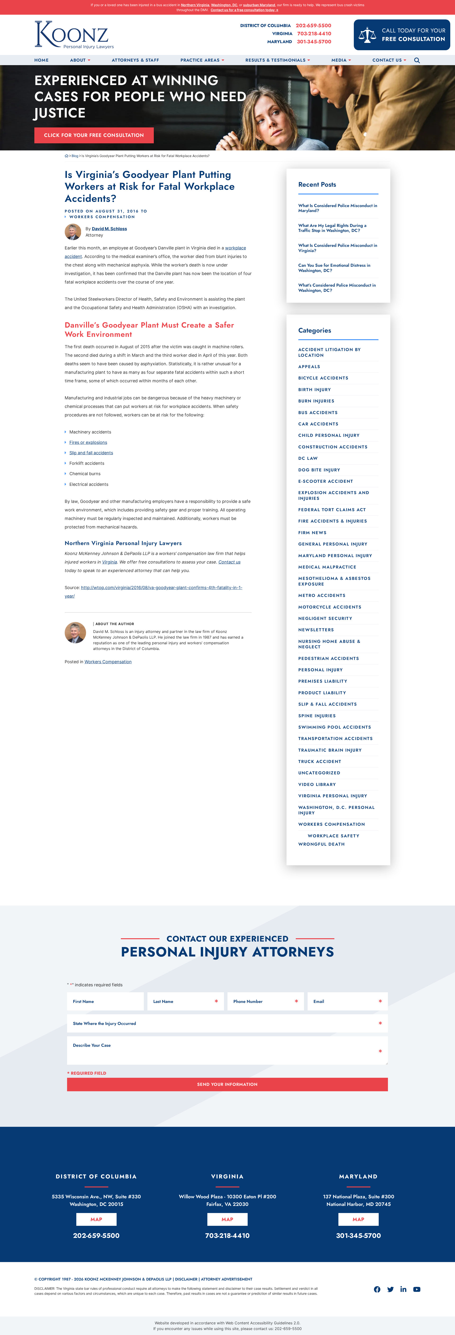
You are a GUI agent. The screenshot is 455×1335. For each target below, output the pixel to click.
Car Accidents (318, 424)
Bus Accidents (318, 413)
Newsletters (316, 630)
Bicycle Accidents (323, 378)
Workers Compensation (102, 217)
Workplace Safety (333, 836)
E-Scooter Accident (325, 481)
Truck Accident (319, 761)
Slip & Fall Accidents (327, 704)
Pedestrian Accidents (328, 658)
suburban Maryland (259, 5)
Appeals (309, 367)
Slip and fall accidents (91, 452)
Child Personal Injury (329, 435)
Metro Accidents (322, 595)
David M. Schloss (109, 228)
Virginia (109, 561)
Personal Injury (320, 670)
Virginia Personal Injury (332, 796)
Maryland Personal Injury (335, 556)
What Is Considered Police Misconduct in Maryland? (337, 208)
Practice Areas (200, 60)
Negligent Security (325, 618)
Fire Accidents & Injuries (332, 521)
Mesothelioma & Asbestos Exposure (334, 581)
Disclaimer (186, 1279)
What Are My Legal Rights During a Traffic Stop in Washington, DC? (332, 228)
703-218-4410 (314, 34)
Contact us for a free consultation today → (244, 10)
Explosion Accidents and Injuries (333, 495)
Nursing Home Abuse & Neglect (329, 644)
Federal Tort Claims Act (332, 510)
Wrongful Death (321, 844)
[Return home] (66, 156)
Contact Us (387, 60)
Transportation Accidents (335, 738)
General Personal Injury (333, 544)
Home (41, 60)
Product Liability (322, 693)
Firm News (312, 533)
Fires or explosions (88, 442)
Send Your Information (227, 1084)
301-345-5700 (314, 42)
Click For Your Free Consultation (94, 135)
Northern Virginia (195, 5)
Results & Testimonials (275, 60)
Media (339, 60)
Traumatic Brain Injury (330, 750)
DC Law (308, 458)
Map (96, 1219)
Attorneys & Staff (135, 60)
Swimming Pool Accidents (334, 727)
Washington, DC (224, 5)
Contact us (229, 561)
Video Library (317, 784)
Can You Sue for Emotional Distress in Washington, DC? (334, 268)
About (78, 60)
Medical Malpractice (327, 567)
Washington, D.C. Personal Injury (336, 810)
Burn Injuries (316, 401)
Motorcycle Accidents (330, 607)
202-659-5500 (313, 26)
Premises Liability (322, 681)
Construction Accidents (333, 447)
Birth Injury (314, 390)
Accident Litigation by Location (329, 352)
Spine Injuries (317, 716)
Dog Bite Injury (319, 470)
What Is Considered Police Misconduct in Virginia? (337, 248)
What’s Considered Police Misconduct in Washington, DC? (337, 287)
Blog (75, 156)
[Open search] (417, 60)
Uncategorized (319, 773)
